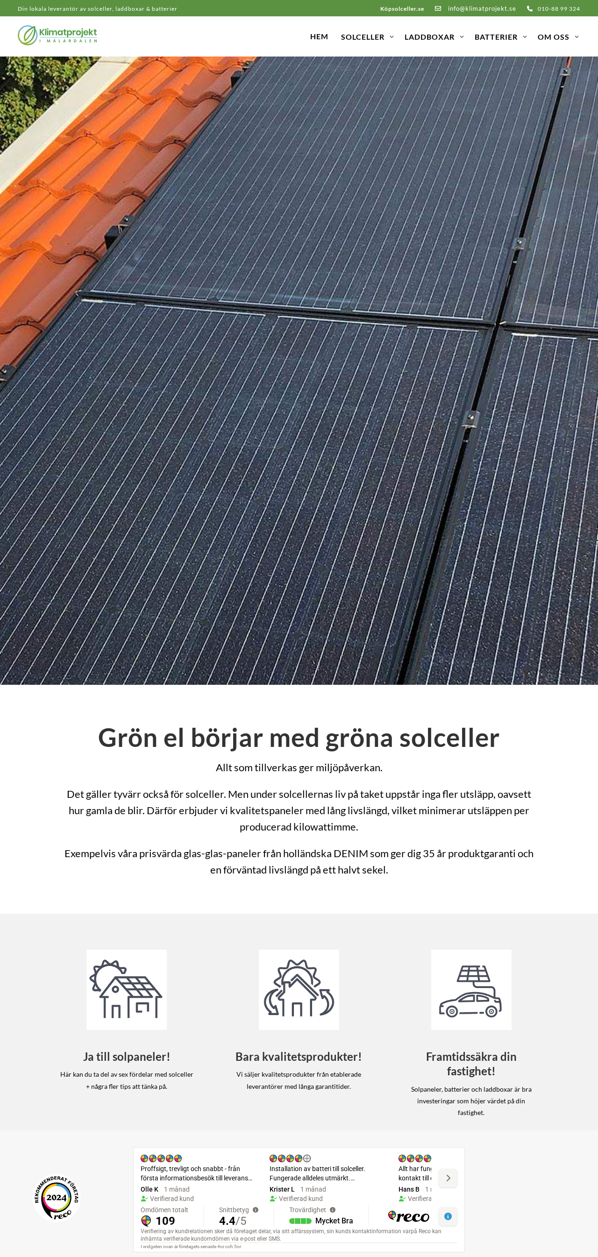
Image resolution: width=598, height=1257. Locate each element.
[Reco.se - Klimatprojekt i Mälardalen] (56, 1198)
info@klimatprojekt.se (481, 8)
